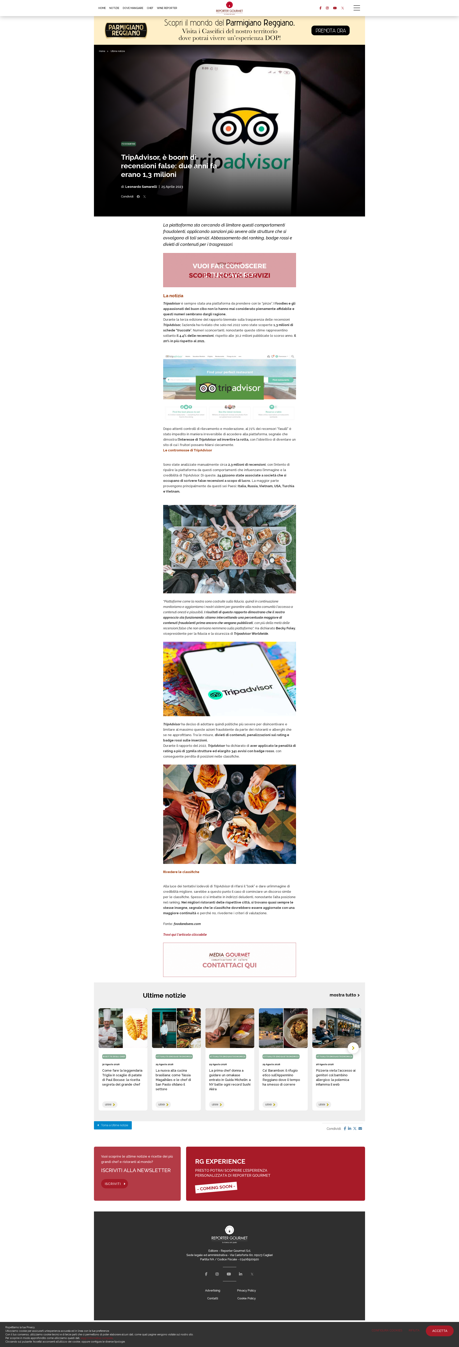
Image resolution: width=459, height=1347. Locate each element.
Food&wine (128, 144)
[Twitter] (355, 1128)
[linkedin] (240, 1274)
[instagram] (327, 8)
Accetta (439, 1331)
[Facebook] (345, 1128)
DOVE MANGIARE (133, 8)
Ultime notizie (118, 51)
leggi (108, 1104)
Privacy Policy (246, 1290)
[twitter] (342, 8)
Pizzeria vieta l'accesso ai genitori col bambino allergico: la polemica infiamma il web (336, 1077)
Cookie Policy (246, 1298)
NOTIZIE (114, 8)
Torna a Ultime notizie (113, 1125)
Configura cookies (387, 1330)
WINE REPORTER (167, 8)
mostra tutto (343, 994)
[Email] (360, 1128)
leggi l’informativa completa (97, 1338)
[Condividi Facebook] (138, 196)
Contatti (212, 1298)
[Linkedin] (349, 1128)
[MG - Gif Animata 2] (229, 270)
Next (353, 1048)
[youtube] (334, 8)
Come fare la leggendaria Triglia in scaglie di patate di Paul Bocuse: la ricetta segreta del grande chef (122, 1077)
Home (102, 51)
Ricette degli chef (114, 1056)
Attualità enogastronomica (174, 1056)
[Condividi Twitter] (144, 196)
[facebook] (320, 8)
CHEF (150, 8)
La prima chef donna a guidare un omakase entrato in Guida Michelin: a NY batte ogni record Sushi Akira (230, 1080)
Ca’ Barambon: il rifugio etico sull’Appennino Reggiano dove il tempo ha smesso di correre (281, 1077)
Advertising (212, 1290)
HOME (102, 8)
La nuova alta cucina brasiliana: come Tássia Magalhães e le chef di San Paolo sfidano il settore (173, 1080)
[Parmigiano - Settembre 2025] (229, 30)
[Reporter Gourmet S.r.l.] (229, 8)
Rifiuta (414, 1330)
